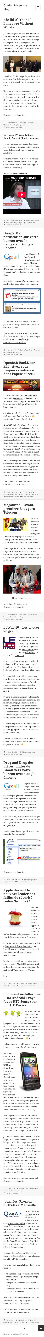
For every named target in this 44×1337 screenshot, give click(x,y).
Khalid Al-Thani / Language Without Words (18, 23)
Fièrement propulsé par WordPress (15, 1334)
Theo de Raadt (30, 395)
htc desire (14, 1191)
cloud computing (11, 222)
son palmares (26, 952)
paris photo (12, 125)
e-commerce (22, 1320)
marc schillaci (14, 1322)
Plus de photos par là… (22, 598)
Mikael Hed (25, 711)
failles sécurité (15, 494)
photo (18, 125)
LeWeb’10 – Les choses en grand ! (21, 629)
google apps (22, 222)
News (37, 220)
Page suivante (41, 1328)
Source (6, 976)
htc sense (21, 1191)
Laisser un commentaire (14, 127)
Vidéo (7, 220)
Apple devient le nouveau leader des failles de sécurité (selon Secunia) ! (19, 895)
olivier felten (31, 222)
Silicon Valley (26, 752)
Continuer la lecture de (14, 115)
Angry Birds (18, 714)
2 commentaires (22, 882)
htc (9, 1191)
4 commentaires (33, 1322)
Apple (33, 925)
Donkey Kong (14, 617)
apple (30, 984)
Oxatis (28, 1214)
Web (30, 492)
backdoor (6, 494)
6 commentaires (27, 497)
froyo (5, 1191)
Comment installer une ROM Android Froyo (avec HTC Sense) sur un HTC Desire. (22, 999)
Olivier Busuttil (13, 161)
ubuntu (16, 497)
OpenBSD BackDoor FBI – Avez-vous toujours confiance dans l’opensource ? (19, 368)
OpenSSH (34, 494)
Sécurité (25, 492)
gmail (37, 350)
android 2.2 (35, 1189)
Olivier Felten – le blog (15, 7)
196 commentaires (12, 1193)
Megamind (23, 617)
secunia (12, 986)
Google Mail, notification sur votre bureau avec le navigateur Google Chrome (20, 240)
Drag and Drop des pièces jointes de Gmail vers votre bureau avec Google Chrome (19, 770)
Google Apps (30, 220)
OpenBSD (18, 398)
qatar (23, 125)
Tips (30, 350)
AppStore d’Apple (29, 717)
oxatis (22, 1322)
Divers (24, 123)
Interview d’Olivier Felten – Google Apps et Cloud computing (21, 137)
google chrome (17, 352)
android (21, 1189)
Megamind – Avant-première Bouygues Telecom (19, 509)
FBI (22, 494)
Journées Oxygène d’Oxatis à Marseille (19, 1203)
